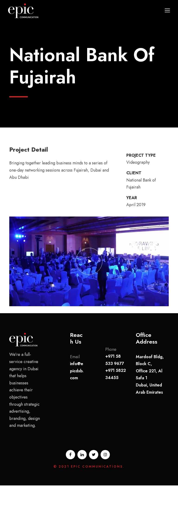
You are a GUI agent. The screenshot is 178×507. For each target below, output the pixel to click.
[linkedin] (82, 454)
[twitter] (93, 454)
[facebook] (70, 454)
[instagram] (105, 454)
